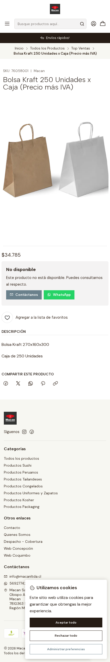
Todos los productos (21, 458)
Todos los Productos (47, 48)
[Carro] (103, 24)
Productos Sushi (17, 465)
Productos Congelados (23, 486)
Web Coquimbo (17, 555)
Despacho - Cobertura (23, 541)
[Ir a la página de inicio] (55, 9)
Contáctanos (26, 295)
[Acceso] (94, 23)
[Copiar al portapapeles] (55, 383)
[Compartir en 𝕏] (18, 383)
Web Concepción (18, 548)
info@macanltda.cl (25, 576)
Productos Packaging (21, 506)
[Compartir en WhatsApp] (30, 383)
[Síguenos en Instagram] (24, 431)
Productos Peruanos (21, 472)
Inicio (19, 48)
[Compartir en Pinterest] (43, 383)
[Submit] (82, 24)
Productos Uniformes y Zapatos (31, 493)
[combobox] (50, 24)
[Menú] (7, 23)
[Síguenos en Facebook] (31, 431)
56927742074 (21, 583)
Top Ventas (80, 48)
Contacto (12, 527)
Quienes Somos (17, 534)
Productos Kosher (19, 500)
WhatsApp (62, 295)
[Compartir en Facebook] (6, 383)
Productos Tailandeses (23, 479)
